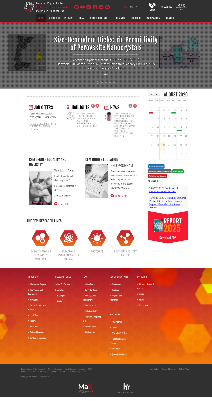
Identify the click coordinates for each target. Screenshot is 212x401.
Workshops (116, 284)
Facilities (34, 326)
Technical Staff (91, 311)
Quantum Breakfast (119, 354)
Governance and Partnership (35, 292)
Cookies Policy (184, 369)
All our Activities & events (145, 286)
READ (106, 74)
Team (81, 18)
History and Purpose (38, 284)
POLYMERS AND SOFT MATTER (125, 253)
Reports (33, 320)
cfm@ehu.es (80, 371)
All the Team (90, 284)
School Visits (144, 305)
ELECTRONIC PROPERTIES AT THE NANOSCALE (68, 255)
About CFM (54, 18)
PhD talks (116, 348)
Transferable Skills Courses (118, 340)
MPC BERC (34, 299)
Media (141, 294)
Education (135, 18)
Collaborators (90, 332)
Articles (60, 290)
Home (41, 18)
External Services (37, 332)
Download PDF (167, 238)
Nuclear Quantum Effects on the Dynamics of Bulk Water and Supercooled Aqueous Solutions (87, 119)
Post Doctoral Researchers (89, 297)
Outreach (120, 18)
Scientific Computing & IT (92, 318)
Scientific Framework (63, 284)
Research (69, 18)
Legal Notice (154, 369)
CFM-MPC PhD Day (119, 333)
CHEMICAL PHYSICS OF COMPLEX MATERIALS (41, 255)
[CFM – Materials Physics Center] (46, 7)
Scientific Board (91, 290)
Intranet (169, 18)
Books (59, 301)
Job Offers (34, 315)
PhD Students (90, 305)
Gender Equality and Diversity (37, 307)
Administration (90, 326)
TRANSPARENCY (152, 18)
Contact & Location (38, 337)
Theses (114, 327)
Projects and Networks (116, 297)
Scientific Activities (99, 18)
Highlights (61, 295)
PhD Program (117, 321)
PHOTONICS (97, 251)
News (141, 299)
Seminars (115, 290)
